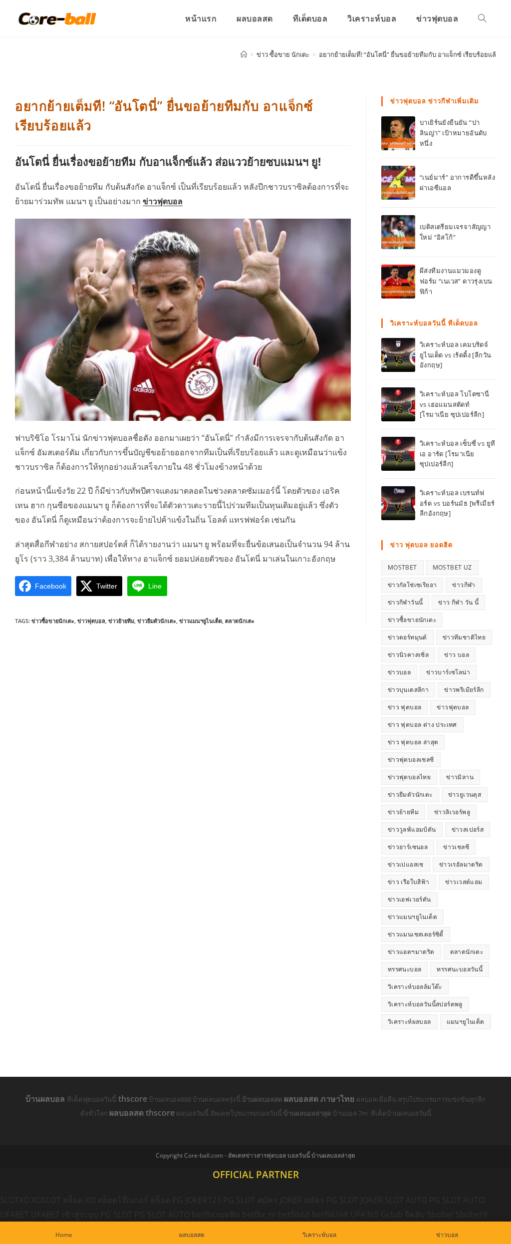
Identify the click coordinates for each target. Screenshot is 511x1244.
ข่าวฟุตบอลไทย (409, 777)
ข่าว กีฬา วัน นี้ (458, 602)
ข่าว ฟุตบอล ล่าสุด (413, 742)
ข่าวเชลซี (456, 847)
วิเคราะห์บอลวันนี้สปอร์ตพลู (425, 1004)
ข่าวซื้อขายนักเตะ (52, 620)
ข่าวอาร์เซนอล (408, 847)
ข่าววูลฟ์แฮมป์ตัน (412, 829)
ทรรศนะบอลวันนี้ (460, 969)
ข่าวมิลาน (460, 777)
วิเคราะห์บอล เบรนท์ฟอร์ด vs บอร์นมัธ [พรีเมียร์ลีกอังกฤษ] (457, 503)
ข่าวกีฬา (463, 585)
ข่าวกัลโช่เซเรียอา (412, 585)
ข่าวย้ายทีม (121, 620)
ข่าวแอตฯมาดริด (411, 951)
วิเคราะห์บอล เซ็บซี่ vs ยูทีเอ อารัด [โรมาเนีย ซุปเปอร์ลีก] (457, 454)
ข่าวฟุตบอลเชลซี (411, 759)
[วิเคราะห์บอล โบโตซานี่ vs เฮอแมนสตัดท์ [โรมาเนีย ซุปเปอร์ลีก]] (398, 404)
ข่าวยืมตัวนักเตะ (156, 620)
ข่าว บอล (456, 654)
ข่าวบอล (399, 672)
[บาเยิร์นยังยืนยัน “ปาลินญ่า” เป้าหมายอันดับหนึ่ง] (398, 133)
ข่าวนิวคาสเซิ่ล (408, 654)
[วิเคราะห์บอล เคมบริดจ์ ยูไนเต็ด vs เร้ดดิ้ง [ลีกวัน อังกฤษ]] (398, 355)
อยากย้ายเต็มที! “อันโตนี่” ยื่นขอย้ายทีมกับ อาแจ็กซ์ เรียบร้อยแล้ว (409, 54)
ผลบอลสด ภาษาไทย (320, 1098)
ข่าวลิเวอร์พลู (452, 812)
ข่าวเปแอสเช (406, 864)
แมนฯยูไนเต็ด (466, 1021)
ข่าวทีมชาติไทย (464, 637)
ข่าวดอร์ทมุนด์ (407, 637)
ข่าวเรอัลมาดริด (461, 864)
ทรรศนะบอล (405, 969)
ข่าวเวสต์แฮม (464, 882)
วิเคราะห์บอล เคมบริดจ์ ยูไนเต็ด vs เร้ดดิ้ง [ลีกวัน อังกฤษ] (455, 355)
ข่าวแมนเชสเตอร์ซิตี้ (416, 934)
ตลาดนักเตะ (240, 620)
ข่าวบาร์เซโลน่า (448, 672)
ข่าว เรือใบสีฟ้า (409, 882)
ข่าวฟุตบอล (163, 201)
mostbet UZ (452, 567)
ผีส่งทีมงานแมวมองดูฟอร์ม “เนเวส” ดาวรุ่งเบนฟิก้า (456, 281)
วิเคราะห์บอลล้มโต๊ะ (415, 986)
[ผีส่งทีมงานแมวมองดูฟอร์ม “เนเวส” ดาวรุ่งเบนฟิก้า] (398, 282)
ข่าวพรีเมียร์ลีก (464, 689)
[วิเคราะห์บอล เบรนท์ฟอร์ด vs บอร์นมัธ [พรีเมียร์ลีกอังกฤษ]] (398, 503)
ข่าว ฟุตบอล (405, 707)
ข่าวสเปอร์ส (468, 829)
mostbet (402, 567)
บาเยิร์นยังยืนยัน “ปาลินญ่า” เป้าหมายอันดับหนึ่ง (453, 133)
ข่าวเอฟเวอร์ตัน (409, 899)
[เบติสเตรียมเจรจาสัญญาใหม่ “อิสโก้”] (398, 232)
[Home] (244, 54)
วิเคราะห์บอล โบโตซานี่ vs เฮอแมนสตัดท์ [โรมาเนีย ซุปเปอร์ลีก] (454, 404)
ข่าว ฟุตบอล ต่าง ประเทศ (422, 724)
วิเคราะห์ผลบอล (409, 1021)
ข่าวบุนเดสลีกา (408, 689)
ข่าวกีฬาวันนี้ (405, 602)
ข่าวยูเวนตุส (465, 794)
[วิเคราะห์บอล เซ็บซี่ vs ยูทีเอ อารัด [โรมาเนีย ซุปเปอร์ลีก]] (398, 454)
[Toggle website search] (482, 18)
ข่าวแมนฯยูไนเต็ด (200, 620)
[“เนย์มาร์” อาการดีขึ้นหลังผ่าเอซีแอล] (398, 183)
